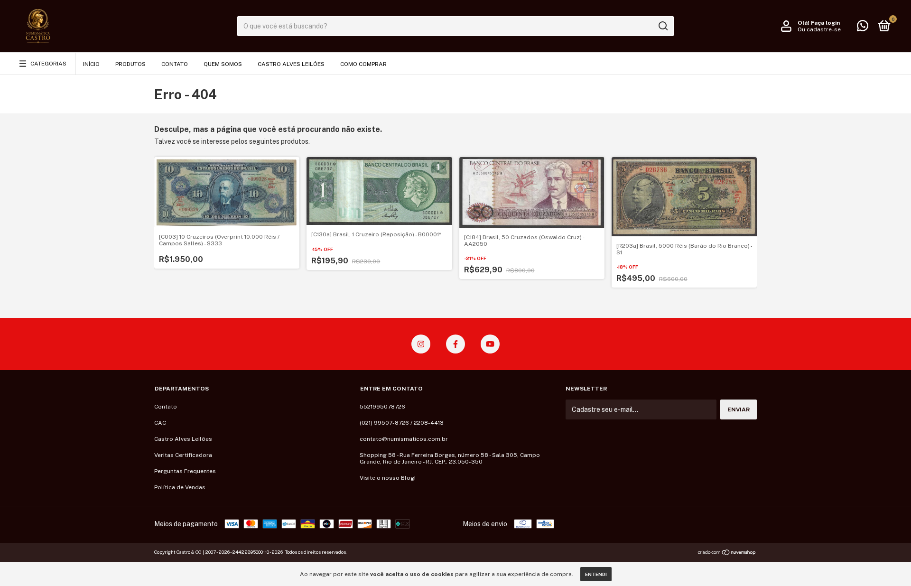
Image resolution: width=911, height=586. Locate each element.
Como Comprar (363, 64)
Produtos (130, 64)
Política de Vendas (179, 487)
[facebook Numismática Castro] (455, 344)
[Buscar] (662, 26)
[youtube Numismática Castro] (490, 344)
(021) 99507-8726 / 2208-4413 (402, 422)
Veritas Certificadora (183, 455)
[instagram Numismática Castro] (420, 344)
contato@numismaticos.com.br (404, 439)
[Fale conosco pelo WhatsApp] (862, 28)
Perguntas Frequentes (185, 471)
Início (91, 64)
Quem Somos (223, 64)
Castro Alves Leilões (291, 64)
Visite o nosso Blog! (388, 477)
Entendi (596, 574)
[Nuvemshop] (727, 553)
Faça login (825, 22)
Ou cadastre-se (819, 29)
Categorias (48, 63)
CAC (160, 422)
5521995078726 (382, 406)
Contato (174, 64)
